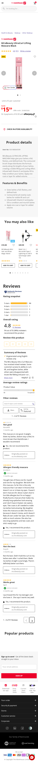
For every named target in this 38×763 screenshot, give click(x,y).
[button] (7, 344)
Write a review (25, 51)
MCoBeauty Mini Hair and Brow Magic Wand (7, 251)
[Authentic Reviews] (13, 292)
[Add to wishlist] (35, 57)
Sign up (19, 676)
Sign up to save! (7, 656)
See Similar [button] (11, 87)
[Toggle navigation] (2, 3)
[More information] (35, 116)
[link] (16, 325)
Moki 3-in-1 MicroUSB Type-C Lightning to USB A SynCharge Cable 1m (25, 253)
